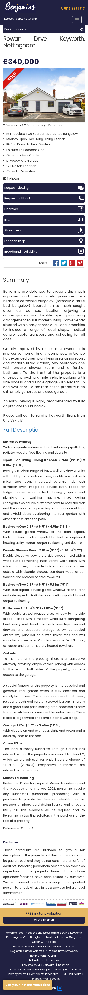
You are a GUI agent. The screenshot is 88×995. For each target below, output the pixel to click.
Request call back (17, 198)
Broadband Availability (20, 251)
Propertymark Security (46, 978)
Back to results (15, 29)
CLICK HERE (42, 920)
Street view (12, 230)
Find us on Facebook (45, 960)
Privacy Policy (17, 974)
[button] (81, 72)
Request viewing (16, 188)
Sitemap (63, 965)
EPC (7, 220)
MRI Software (46, 965)
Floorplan (11, 209)
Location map (14, 241)
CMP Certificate (71, 974)
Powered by (30, 965)
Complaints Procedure (43, 974)
